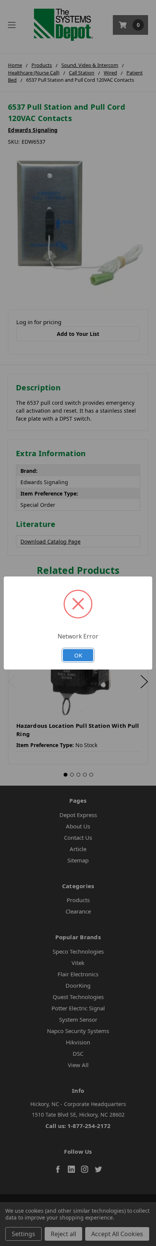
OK (78, 655)
